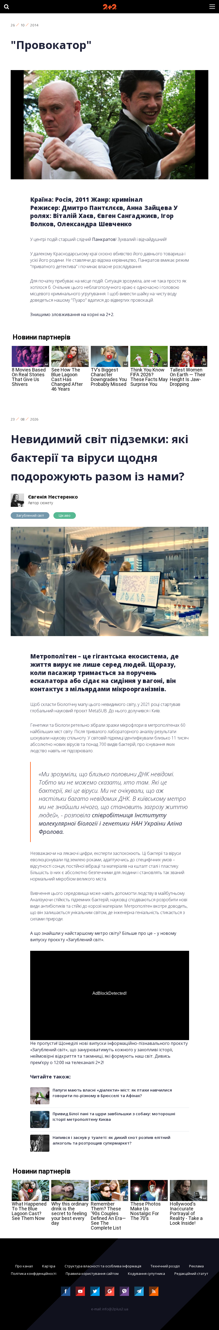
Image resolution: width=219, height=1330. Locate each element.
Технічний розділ (165, 1266)
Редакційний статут (191, 1273)
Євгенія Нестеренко (53, 497)
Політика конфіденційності (33, 1273)
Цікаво (65, 515)
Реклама (196, 1266)
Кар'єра (48, 1266)
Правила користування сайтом (92, 1273)
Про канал (24, 1266)
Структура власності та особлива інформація (103, 1266)
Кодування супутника (146, 1273)
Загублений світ (30, 515)
